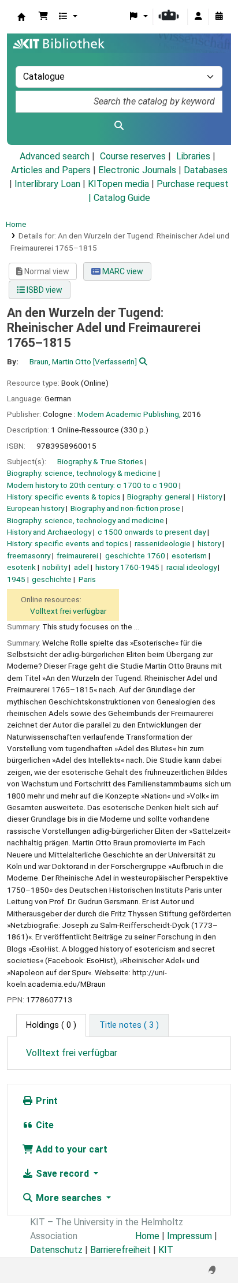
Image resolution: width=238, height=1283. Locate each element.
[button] (43, 17)
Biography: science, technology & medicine (82, 473)
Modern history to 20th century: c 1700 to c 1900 (92, 485)
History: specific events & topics (64, 496)
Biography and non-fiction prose (125, 508)
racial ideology (191, 567)
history (209, 543)
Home (16, 224)
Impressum (189, 1235)
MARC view (122, 271)
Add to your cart (70, 1149)
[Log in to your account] (198, 17)
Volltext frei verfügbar (68, 611)
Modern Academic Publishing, (129, 414)
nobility (54, 567)
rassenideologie (163, 543)
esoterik (21, 567)
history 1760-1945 (127, 567)
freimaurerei (77, 555)
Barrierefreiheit (120, 1249)
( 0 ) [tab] (51, 1025)
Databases (206, 170)
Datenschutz (56, 1249)
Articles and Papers (51, 170)
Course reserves (133, 156)
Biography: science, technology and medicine (85, 520)
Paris (87, 579)
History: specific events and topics (67, 543)
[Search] (119, 125)
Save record (62, 1173)
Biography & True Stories (100, 461)
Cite (44, 1125)
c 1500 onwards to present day (152, 531)
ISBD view (43, 289)
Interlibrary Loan (47, 183)
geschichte (52, 579)
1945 (16, 579)
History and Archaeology (49, 531)
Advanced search (55, 156)
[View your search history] (219, 17)
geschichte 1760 (135, 555)
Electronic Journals (137, 170)
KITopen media (118, 183)
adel (81, 567)
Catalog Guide (122, 197)
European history (35, 508)
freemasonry (28, 555)
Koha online (21, 17)
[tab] (129, 1025)
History (210, 496)
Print (46, 1100)
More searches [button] (69, 1197)
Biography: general (159, 496)
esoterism (189, 555)
